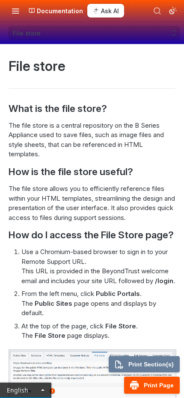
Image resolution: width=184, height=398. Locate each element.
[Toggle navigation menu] (15, 11)
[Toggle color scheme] (173, 11)
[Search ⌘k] (157, 11)
